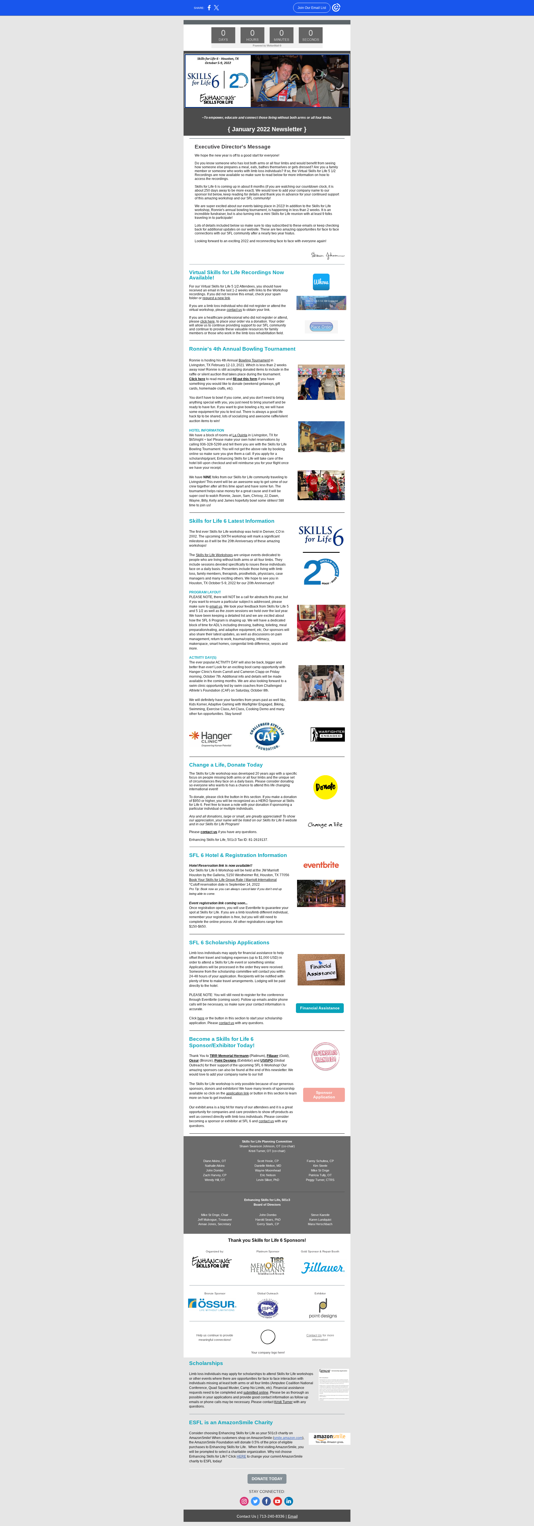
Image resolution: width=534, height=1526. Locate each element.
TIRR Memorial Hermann (229, 1056)
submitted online (255, 1392)
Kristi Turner (283, 1402)
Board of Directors (267, 1204)
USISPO (266, 1060)
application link (237, 1093)
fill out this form (245, 379)
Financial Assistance (320, 1008)
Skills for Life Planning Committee (267, 1141)
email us (215, 606)
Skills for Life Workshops (214, 555)
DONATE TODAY (267, 1479)
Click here (197, 379)
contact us (234, 310)
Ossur (194, 1060)
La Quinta (240, 435)
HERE (241, 1456)
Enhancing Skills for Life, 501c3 (267, 1200)
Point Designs (225, 1060)
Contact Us (314, 1335)
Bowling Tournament (254, 360)
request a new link (216, 298)
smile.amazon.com (288, 1438)
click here (207, 321)
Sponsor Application (324, 1094)
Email (293, 1516)
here (200, 1018)
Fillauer (272, 1056)
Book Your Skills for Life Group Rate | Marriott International (233, 880)
